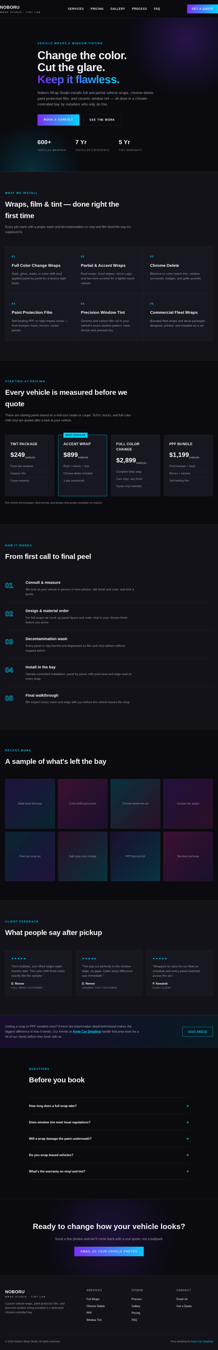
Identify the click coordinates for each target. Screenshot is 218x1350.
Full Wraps (93, 1299)
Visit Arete (197, 1031)
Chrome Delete (95, 1306)
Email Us (182, 1299)
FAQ (157, 8)
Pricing (97, 8)
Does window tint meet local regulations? (59, 1122)
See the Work (102, 119)
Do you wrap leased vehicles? (51, 1155)
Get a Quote (202, 8)
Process (139, 8)
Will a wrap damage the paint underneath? (60, 1138)
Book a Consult (58, 119)
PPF (89, 1312)
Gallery (117, 8)
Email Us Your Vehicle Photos (109, 1251)
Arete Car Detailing (87, 1031)
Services (76, 8)
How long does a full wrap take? (53, 1106)
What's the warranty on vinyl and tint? (57, 1171)
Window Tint (94, 1320)
